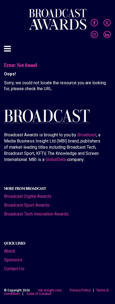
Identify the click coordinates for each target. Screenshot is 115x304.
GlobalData (55, 159)
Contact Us (14, 268)
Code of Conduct (39, 294)
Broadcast (86, 134)
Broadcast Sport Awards (26, 205)
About (9, 251)
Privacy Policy (80, 290)
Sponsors (13, 259)
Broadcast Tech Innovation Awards (36, 214)
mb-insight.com (50, 290)
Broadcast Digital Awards (27, 196)
